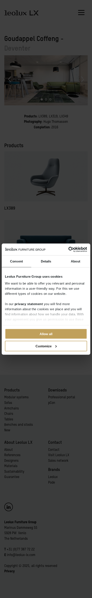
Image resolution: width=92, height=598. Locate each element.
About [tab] (75, 261)
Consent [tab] (16, 261)
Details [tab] (46, 261)
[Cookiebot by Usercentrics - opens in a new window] (68, 249)
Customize (44, 346)
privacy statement (29, 304)
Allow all (46, 334)
